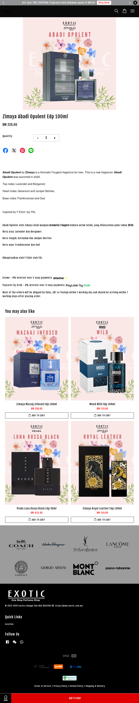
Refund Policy (76, 686)
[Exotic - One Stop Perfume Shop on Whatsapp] (21, 643)
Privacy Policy (60, 686)
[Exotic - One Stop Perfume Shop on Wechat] (14, 643)
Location (9, 624)
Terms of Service (42, 686)
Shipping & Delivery (95, 686)
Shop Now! (106, 2)
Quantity (7, 136)
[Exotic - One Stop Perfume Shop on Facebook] (7, 643)
